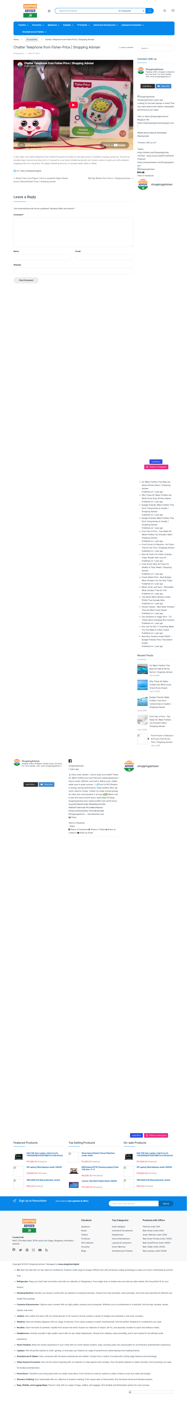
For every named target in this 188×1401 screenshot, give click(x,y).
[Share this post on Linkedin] (141, 172)
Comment (18, 214)
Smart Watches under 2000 (155, 1234)
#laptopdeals (143, 136)
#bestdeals (162, 132)
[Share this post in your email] (143, 172)
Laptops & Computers (131, 25)
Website (17, 265)
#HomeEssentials (96, 811)
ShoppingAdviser (144, 100)
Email (78, 251)
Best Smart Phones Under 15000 (157, 1238)
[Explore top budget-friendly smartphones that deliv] (156, 292)
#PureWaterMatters (94, 807)
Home (16, 39)
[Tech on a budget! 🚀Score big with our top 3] (156, 336)
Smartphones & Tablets (33, 32)
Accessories (32, 39)
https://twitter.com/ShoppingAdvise (153, 152)
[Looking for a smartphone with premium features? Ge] (156, 270)
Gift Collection (87, 1243)
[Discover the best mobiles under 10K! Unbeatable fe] (156, 314)
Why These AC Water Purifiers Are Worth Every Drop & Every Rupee (160, 684)
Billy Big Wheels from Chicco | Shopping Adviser (110, 178)
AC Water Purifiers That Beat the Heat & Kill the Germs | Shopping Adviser (161, 668)
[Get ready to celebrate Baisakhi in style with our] (156, 402)
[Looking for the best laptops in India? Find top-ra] (156, 203)
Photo (73, 817)
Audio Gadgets (118, 1226)
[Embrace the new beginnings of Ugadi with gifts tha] (156, 446)
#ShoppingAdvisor (77, 814)
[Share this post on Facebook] (138, 172)
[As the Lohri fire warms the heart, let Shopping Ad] (156, 380)
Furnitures (85, 1238)
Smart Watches (118, 1247)
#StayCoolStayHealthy (78, 811)
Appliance (52, 25)
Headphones (117, 1234)
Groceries (36, 25)
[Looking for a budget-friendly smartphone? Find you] (156, 247)
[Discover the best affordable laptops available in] (156, 225)
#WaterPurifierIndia (77, 807)
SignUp (166, 1203)
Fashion (22, 25)
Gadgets (67, 25)
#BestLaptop (143, 132)
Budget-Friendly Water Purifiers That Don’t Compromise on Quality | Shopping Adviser (160, 702)
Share (72, 826)
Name (16, 251)
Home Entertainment (121, 1238)
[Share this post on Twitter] (140, 172)
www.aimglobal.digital (68, 1264)
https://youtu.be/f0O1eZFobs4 (160, 156)
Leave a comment (127, 47)
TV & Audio (82, 25)
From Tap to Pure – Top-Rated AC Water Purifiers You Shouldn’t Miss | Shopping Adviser (160, 721)
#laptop (152, 132)
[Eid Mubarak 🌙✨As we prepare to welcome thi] (156, 424)
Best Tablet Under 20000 (154, 1247)
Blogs (83, 1251)
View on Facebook (77, 823)
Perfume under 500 (151, 1226)
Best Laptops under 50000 (155, 1251)
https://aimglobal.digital (30, 171)
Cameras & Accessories (104, 25)
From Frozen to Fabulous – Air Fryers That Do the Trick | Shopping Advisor (162, 738)
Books (84, 1230)
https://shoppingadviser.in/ (156, 116)
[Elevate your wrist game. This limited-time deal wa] (156, 358)
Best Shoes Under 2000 (153, 1230)
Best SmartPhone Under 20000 (156, 1243)
